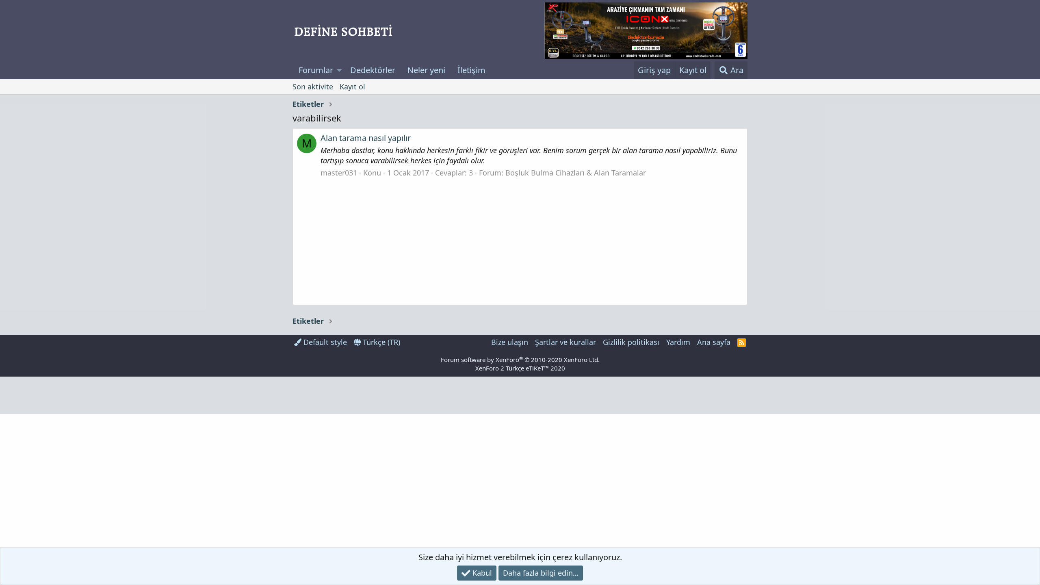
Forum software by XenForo (520, 359)
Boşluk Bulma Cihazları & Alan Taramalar (575, 173)
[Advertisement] (520, 239)
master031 (339, 173)
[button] (339, 70)
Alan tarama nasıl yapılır (366, 137)
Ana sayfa (713, 342)
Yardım (678, 342)
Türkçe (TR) (380, 342)
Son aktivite (312, 86)
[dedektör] (646, 30)
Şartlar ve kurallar (565, 342)
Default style (324, 342)
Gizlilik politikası (631, 342)
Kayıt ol (352, 86)
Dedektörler (372, 70)
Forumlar (316, 70)
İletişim (471, 70)
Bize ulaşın (509, 342)
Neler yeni (426, 70)
